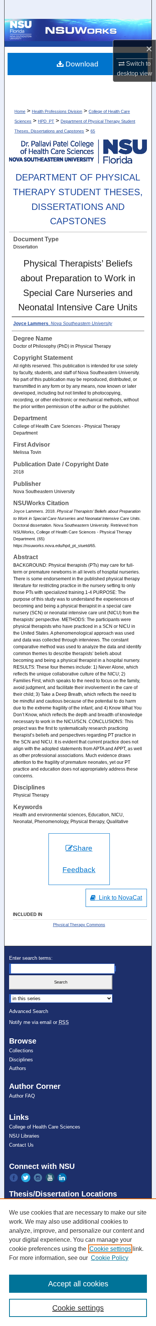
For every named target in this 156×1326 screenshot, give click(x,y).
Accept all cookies (78, 1284)
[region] (78, 1262)
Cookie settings (110, 1249)
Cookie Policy (109, 1258)
